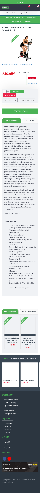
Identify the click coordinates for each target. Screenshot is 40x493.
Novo (6, 358)
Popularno (31, 358)
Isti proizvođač (29, 312)
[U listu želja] (10, 335)
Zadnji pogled (17, 358)
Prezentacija (12, 121)
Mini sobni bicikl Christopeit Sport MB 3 (12, 340)
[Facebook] (4, 459)
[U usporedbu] (14, 335)
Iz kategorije (10, 312)
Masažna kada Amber (29, 381)
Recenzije (30, 121)
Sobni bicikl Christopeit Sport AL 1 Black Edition (28, 341)
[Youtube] (9, 459)
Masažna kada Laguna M (11, 381)
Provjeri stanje (21, 111)
